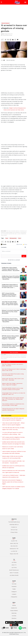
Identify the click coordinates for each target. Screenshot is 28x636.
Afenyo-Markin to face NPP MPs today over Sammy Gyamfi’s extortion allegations (13, 419)
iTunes (15, 627)
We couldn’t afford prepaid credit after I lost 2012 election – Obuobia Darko (13, 462)
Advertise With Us (14, 524)
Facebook (14, 586)
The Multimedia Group (14, 522)
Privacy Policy (14, 532)
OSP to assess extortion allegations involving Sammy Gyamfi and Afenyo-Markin (13, 438)
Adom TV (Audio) (14, 572)
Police (19, 238)
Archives (14, 615)
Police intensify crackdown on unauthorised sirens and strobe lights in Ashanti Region (13, 405)
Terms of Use (14, 529)
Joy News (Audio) (14, 575)
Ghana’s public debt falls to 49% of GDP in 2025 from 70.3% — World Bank (13, 380)
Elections (14, 618)
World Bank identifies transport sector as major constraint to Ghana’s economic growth (12, 389)
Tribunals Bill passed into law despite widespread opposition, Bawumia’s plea (13, 410)
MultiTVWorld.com (14, 570)
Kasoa (7, 238)
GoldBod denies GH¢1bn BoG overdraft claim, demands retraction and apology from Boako (13, 442)
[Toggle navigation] (25, 2)
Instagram (14, 591)
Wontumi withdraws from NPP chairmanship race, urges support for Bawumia (13, 471)
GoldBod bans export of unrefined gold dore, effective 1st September (13, 466)
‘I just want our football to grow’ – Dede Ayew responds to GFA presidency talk (13, 476)
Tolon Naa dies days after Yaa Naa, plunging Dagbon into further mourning (13, 428)
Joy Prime (14, 567)
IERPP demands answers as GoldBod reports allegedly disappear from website (13, 487)
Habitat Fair (14, 608)
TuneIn (7, 627)
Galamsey (14, 613)
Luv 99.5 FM (14, 551)
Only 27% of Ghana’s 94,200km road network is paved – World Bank (12, 366)
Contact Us (14, 527)
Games (14, 605)
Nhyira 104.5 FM (14, 553)
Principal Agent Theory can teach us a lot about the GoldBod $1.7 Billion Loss (13, 394)
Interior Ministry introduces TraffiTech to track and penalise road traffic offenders (14, 452)
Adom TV (14, 565)
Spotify (24, 627)
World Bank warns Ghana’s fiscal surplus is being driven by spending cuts (13, 375)
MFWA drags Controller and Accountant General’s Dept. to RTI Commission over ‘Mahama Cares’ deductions (13, 399)
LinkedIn (14, 594)
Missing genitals (13, 238)
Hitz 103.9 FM (14, 546)
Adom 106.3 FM (14, 543)
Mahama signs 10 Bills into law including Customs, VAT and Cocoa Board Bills (12, 457)
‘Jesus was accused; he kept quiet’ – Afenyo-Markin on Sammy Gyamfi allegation (13, 423)
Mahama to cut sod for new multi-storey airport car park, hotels (12, 447)
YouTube (14, 583)
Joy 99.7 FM (14, 540)
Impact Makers (14, 610)
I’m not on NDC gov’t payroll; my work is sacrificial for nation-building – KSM (12, 433)
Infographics (14, 596)
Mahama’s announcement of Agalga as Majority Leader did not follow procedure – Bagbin (13, 481)
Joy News (14, 562)
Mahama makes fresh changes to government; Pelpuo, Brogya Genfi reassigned (12, 385)
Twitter (14, 589)
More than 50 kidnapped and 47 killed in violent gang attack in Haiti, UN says (14, 370)
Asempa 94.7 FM (14, 548)
